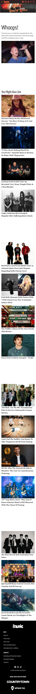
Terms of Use (6, 641)
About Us (5, 635)
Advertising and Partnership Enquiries (12, 656)
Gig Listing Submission (8, 659)
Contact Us (5, 662)
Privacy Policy (6, 638)
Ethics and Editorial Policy (9, 645)
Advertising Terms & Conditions (10, 648)
